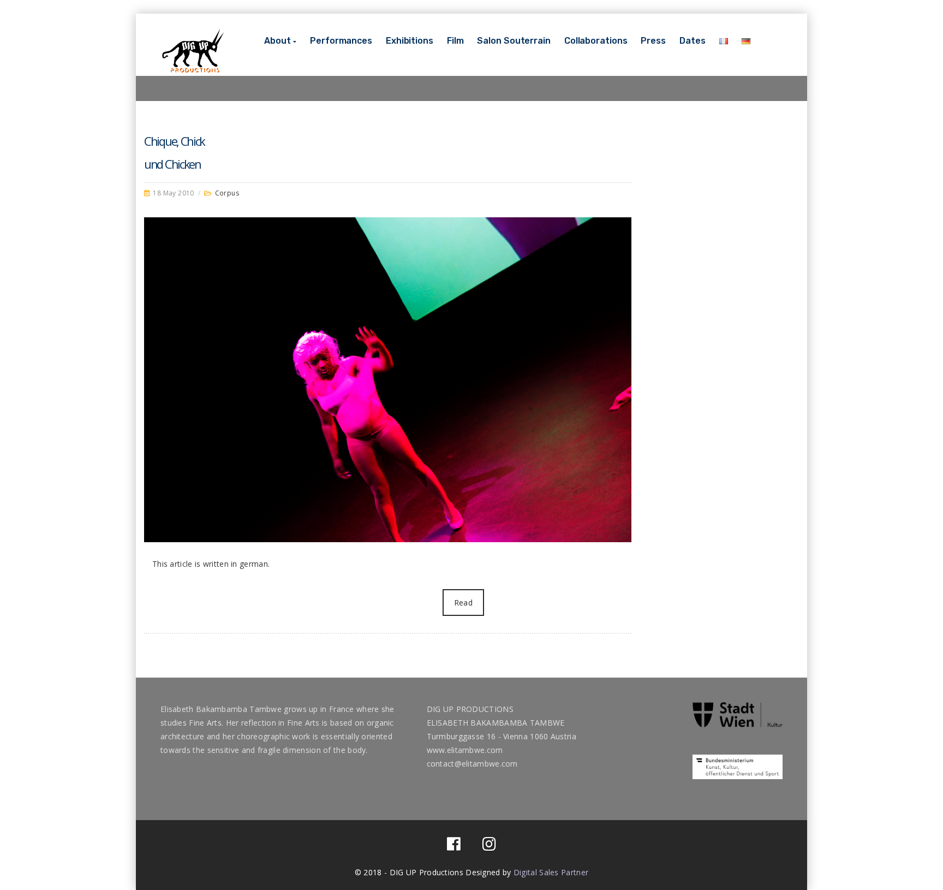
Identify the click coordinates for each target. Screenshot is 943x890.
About (277, 40)
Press (653, 40)
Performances (341, 40)
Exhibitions (409, 40)
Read (463, 602)
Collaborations (596, 40)
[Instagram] (489, 846)
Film (455, 40)
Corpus (227, 193)
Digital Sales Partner (551, 872)
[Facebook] (454, 846)
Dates (692, 40)
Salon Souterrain (513, 40)
